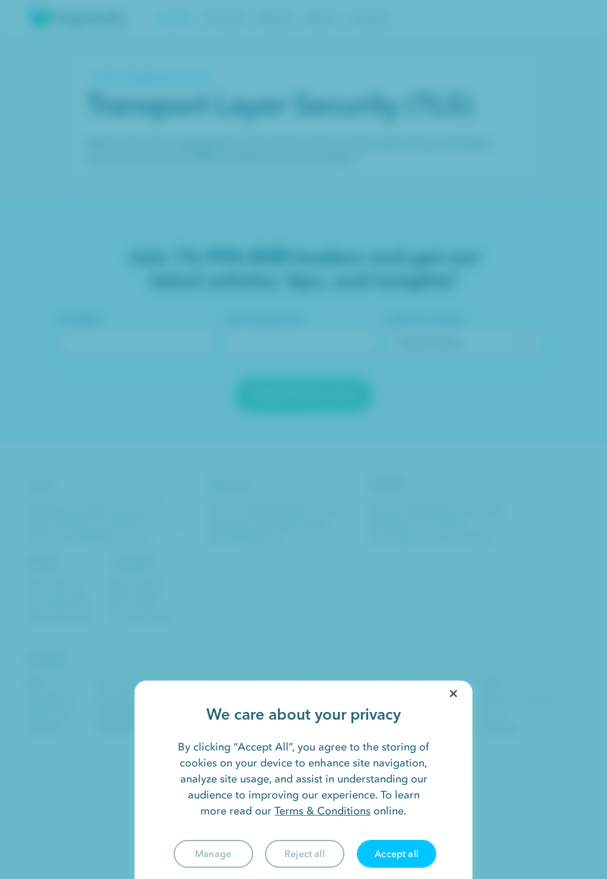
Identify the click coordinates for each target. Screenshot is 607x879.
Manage (213, 853)
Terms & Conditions (322, 810)
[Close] (453, 694)
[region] (303, 780)
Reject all (305, 853)
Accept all (396, 853)
